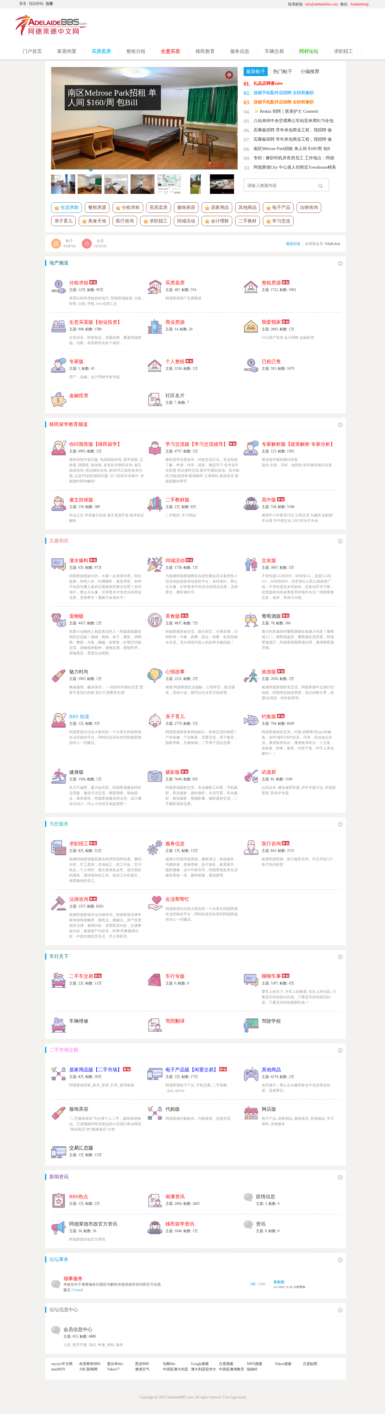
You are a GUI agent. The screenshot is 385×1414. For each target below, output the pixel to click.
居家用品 (219, 207)
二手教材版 (177, 499)
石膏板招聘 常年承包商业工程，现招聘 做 (293, 130)
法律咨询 (309, 207)
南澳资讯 (175, 1196)
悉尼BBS (142, 1364)
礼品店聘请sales (268, 83)
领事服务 (73, 1278)
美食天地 (96, 221)
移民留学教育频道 (68, 424)
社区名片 (175, 395)
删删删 (279, 1282)
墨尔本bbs (115, 1364)
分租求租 (130, 207)
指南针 (252, 1369)
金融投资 (78, 395)
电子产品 (280, 207)
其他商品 (248, 207)
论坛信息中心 (63, 1309)
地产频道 (59, 262)
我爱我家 (271, 322)
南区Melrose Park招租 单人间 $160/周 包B (292, 148)
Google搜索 (200, 1364)
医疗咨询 (125, 221)
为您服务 (59, 823)
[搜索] (320, 186)
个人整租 (175, 361)
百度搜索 (226, 1364)
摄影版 (172, 772)
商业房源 (175, 322)
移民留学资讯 (179, 1223)
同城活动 (186, 221)
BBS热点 (78, 1196)
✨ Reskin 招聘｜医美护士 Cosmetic (286, 111)
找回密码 (36, 4)
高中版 (269, 499)
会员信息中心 (77, 1329)
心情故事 (175, 671)
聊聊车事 (271, 976)
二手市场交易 (63, 1049)
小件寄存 (299, 1287)
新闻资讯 (59, 1176)
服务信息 (175, 843)
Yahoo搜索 (283, 1364)
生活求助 (69, 207)
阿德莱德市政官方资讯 (93, 1223)
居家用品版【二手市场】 (95, 1069)
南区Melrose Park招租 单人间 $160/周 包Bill (112, 97)
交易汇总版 (81, 1147)
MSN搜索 (254, 1364)
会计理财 (219, 221)
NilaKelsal (332, 244)
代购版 (172, 1109)
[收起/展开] (340, 263)
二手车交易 (81, 976)
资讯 (261, 1223)
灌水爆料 (78, 560)
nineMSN (58, 1369)
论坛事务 (59, 1259)
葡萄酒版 (271, 616)
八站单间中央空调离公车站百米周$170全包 (294, 120)
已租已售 (271, 361)
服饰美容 (186, 207)
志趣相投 (59, 540)
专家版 (76, 361)
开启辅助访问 (227, 4)
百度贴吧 (310, 1364)
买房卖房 (158, 207)
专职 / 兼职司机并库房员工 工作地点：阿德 (294, 158)
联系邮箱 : (313, 4)
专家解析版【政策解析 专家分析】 (298, 444)
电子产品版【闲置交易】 (191, 1069)
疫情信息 (265, 1196)
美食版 (172, 616)
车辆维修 (78, 1021)
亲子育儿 (63, 221)
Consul (77, 1290)
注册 (49, 4)
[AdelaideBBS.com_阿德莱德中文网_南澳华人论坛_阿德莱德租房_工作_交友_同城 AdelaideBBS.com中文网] (51, 34)
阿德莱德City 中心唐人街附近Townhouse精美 (295, 167)
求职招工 (158, 221)
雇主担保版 (81, 499)
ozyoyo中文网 (61, 1364)
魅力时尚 (78, 671)
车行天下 (59, 956)
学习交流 (280, 221)
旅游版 (269, 671)
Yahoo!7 (113, 1369)
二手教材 (248, 221)
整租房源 (97, 207)
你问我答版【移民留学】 (95, 444)
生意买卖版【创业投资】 (95, 322)
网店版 (269, 1109)
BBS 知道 (79, 716)
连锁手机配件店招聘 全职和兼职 (284, 92)
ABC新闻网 (88, 1369)
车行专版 (175, 976)
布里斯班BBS (89, 1364)
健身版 (76, 772)
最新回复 (293, 244)
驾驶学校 (271, 1021)
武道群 (269, 772)
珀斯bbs (169, 1364)
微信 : (354, 4)
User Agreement (234, 1397)
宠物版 (76, 616)
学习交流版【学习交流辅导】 (196, 444)
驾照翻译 (175, 1021)
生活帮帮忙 (177, 899)
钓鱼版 (269, 716)
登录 (22, 4)
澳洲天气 (142, 1369)
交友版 (269, 560)
